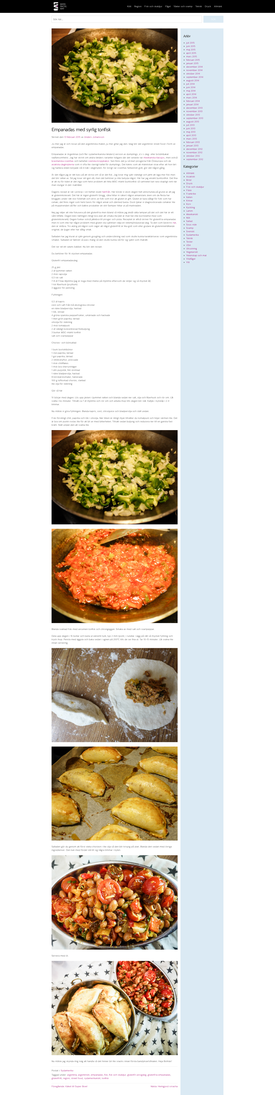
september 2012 (194, 159)
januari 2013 (192, 145)
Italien (189, 197)
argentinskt (84, 1074)
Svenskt (190, 231)
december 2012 (194, 149)
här (174, 222)
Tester (189, 241)
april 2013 (191, 135)
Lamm (189, 210)
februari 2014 (193, 101)
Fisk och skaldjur (153, 6)
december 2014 (194, 66)
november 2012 (194, 152)
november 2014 (194, 70)
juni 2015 (190, 46)
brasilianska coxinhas (63, 161)
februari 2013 (193, 142)
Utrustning (191, 248)
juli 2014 (190, 83)
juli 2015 (190, 42)
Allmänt (218, 6)
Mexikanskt (192, 214)
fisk (106, 1074)
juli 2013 (190, 125)
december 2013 (194, 107)
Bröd (188, 180)
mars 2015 (191, 56)
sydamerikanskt (92, 1078)
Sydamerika (67, 1070)
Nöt (188, 217)
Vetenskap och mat (196, 255)
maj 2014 (191, 90)
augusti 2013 (192, 121)
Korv (188, 203)
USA (188, 245)
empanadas (97, 1074)
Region (138, 6)
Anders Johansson (94, 137)
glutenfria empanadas (159, 1074)
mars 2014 (191, 97)
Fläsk (189, 190)
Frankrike (191, 193)
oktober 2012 (193, 155)
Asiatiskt (190, 176)
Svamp (190, 227)
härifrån (106, 191)
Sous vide (191, 224)
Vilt (188, 262)
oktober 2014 (193, 73)
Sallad (189, 221)
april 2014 (191, 94)
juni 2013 (190, 128)
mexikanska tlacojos (154, 157)
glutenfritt (57, 1078)
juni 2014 (190, 87)
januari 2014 (192, 104)
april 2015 (191, 53)
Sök (213, 19)
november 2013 (194, 111)
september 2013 (194, 118)
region (66, 1078)
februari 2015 (193, 59)
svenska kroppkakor (98, 161)
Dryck (208, 6)
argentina (72, 1074)
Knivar (189, 200)
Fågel (168, 6)
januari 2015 (192, 63)
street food (77, 1078)
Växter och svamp (183, 6)
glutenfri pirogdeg (136, 1074)
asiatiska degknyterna (63, 164)
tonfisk (105, 1078)
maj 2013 (190, 131)
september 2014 (194, 77)
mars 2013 (191, 138)
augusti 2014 (192, 80)
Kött (129, 6)
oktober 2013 (193, 114)
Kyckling (190, 207)
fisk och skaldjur (117, 1074)
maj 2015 (191, 49)
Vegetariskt (192, 251)
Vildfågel (190, 258)
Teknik (198, 6)
